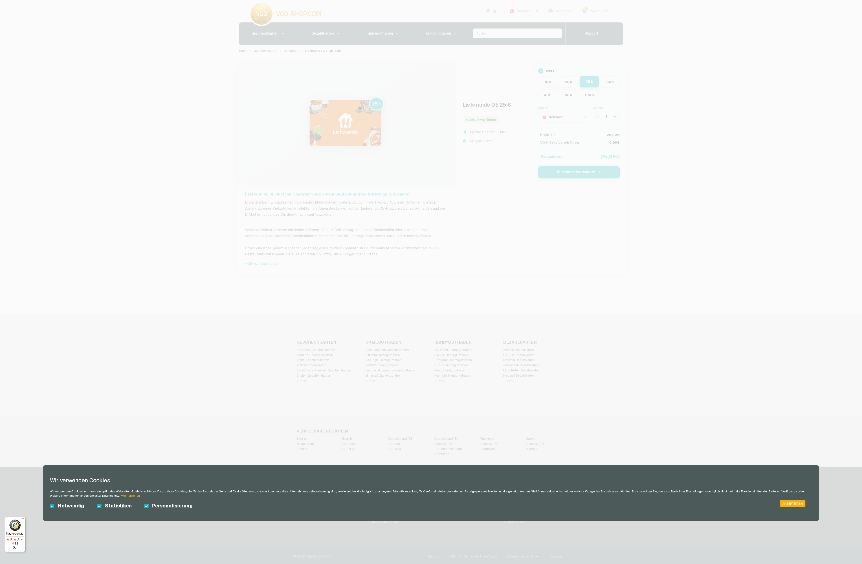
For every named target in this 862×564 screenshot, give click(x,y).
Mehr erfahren (130, 496)
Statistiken (118, 506)
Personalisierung (171, 506)
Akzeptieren (792, 504)
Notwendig (71, 506)
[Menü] (22, 519)
